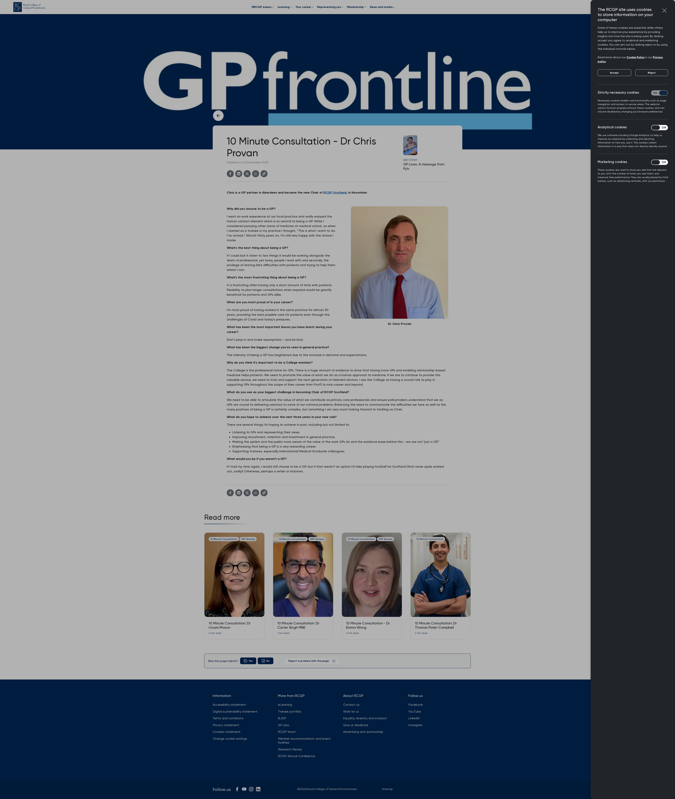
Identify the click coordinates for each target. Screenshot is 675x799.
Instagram (415, 725)
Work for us (351, 711)
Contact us (351, 704)
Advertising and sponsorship (363, 732)
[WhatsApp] (255, 173)
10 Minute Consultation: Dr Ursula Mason (230, 625)
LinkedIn (414, 718)
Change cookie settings (230, 738)
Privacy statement (226, 725)
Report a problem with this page (308, 660)
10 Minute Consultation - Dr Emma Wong (368, 625)
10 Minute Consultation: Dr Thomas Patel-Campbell (436, 625)
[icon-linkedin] (258, 789)
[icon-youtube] (244, 789)
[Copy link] (264, 173)
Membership (355, 7)
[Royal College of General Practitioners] (29, 7)
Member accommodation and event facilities (304, 740)
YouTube (414, 711)
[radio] (248, 661)
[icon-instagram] (251, 789)
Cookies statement (226, 732)
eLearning (285, 704)
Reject (652, 72)
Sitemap (387, 789)
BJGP (282, 718)
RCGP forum (287, 732)
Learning (284, 7)
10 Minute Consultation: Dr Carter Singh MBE (298, 625)
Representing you (329, 7)
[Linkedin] (238, 173)
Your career (303, 7)
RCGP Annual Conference (296, 756)
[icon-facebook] (237, 789)
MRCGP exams (262, 7)
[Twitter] (247, 173)
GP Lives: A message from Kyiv (423, 166)
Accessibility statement (229, 704)
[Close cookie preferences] (664, 10)
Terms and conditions (228, 718)
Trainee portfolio (289, 711)
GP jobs (283, 725)
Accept (614, 72)
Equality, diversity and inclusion (365, 718)
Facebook (415, 704)
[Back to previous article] (218, 115)
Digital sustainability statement (235, 711)
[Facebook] (230, 173)
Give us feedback (355, 725)
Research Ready (290, 749)
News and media (381, 7)
